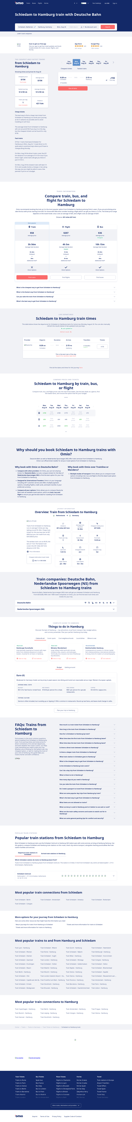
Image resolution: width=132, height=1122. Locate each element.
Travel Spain (101, 1089)
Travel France (101, 1092)
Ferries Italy (81, 1089)
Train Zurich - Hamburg (74, 948)
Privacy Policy (56, 1116)
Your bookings (96, 3)
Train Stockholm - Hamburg (49, 984)
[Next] (113, 62)
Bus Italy (39, 1086)
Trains (28, 3)
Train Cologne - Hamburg (100, 960)
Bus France (40, 1083)
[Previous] (38, 406)
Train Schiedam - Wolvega (74, 960)
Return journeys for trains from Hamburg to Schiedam (34, 925)
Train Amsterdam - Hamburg (101, 980)
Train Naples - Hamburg (74, 968)
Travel (99, 1077)
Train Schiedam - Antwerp (74, 900)
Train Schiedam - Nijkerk (74, 952)
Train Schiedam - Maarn (23, 968)
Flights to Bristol (62, 1092)
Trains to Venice (21, 1086)
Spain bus (39, 1080)
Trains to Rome (20, 1080)
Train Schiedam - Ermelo (23, 984)
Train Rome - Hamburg (48, 952)
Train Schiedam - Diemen (23, 956)
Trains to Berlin (20, 1089)
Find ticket (23, 82)
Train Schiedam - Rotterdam (101, 900)
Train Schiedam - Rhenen (23, 952)
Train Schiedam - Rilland (48, 948)
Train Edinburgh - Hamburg (101, 952)
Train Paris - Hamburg (99, 984)
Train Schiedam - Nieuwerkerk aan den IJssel (106, 976)
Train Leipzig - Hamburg (48, 1013)
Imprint (34, 1116)
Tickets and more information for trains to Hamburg (33, 927)
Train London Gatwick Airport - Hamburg (54, 976)
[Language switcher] (85, 3)
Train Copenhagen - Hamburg (25, 1009)
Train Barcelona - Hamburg (75, 984)
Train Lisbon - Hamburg (99, 988)
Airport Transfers (103, 1083)
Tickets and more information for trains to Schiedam (85, 925)
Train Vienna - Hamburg (74, 976)
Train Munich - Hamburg (48, 972)
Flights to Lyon (61, 1083)
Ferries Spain (81, 1086)
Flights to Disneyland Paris (65, 1089)
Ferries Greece (82, 1080)
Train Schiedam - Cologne (23, 904)
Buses (34, 3)
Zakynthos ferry (82, 1092)
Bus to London (41, 1089)
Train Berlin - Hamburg (22, 972)
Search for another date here (66, 356)
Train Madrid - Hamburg (48, 968)
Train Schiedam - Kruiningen (24, 964)
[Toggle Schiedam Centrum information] (114, 876)
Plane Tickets (61, 1077)
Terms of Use (44, 1116)
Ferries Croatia (82, 1083)
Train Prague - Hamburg (100, 1009)
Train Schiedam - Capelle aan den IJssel (28, 980)
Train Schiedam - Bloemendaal (102, 968)
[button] (62, 27)
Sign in (115, 3)
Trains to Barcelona (22, 1092)
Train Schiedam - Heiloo (99, 964)
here (81, 367)
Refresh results (64, 332)
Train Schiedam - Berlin (23, 900)
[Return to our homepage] (20, 3)
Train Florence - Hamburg (74, 980)
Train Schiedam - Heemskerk (101, 948)
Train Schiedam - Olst (22, 976)
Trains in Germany (34, 1027)
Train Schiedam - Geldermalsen (76, 964)
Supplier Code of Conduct (73, 1116)
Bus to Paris (40, 1092)
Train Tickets (20, 1077)
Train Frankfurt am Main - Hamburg (52, 980)
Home (17, 1027)
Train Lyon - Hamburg (22, 948)
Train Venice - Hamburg (74, 972)
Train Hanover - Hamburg (23, 1017)
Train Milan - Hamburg (73, 956)
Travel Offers (101, 1086)
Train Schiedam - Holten (48, 964)
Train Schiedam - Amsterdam (50, 900)
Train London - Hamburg (48, 960)
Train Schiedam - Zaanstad (24, 960)
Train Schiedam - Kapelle (100, 972)
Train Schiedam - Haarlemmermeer (78, 988)
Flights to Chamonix (63, 1080)
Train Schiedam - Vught (48, 956)
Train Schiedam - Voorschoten (102, 956)
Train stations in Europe (105, 1080)
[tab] (66, 68)
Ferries (46, 3)
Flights (40, 3)
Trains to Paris (20, 1083)
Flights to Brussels (62, 1086)
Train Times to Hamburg (51, 1027)
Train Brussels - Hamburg (49, 988)
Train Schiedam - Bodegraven (25, 988)
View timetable (23, 105)
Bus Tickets (40, 1077)
